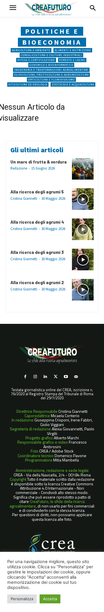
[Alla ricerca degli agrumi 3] (83, 259)
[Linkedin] (45, 376)
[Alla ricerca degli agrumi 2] (83, 290)
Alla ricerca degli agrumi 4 (37, 222)
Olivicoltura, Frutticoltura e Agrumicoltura (51, 75)
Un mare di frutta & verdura (38, 161)
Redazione (18, 168)
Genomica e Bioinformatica (51, 65)
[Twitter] (55, 376)
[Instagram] (35, 376)
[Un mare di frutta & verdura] (83, 169)
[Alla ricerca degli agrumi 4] (83, 229)
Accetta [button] (50, 598)
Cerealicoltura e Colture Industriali (51, 55)
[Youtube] (65, 376)
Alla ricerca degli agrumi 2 (37, 282)
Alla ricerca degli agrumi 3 (37, 252)
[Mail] (75, 376)
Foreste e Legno (72, 60)
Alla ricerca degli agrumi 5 (37, 191)
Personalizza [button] (22, 598)
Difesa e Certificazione (36, 60)
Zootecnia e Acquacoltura (73, 84)
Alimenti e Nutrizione (73, 50)
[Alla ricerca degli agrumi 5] (83, 199)
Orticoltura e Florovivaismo (51, 79)
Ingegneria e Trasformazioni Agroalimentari (51, 70)
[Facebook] (25, 376)
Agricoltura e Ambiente (31, 50)
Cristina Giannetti (23, 198)
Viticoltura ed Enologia (27, 84)
